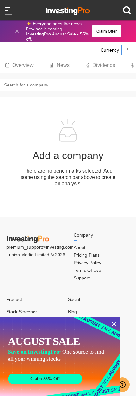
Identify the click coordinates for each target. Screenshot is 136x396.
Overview (23, 65)
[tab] (19, 65)
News (63, 65)
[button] (71, 31)
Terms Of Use (87, 270)
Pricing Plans (87, 255)
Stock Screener (21, 311)
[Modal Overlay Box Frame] (60, 356)
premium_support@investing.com (40, 247)
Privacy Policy (87, 262)
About (79, 247)
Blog (72, 311)
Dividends (103, 65)
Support (82, 277)
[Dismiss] (18, 31)
